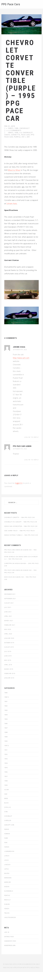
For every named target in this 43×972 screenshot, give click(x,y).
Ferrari (7, 834)
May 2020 (7, 629)
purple (17, 137)
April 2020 (8, 634)
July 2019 (7, 651)
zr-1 (24, 137)
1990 (6, 741)
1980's (6, 697)
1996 (6, 772)
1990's (10, 128)
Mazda (6, 873)
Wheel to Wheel (14, 170)
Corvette (15, 135)
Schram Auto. (11, 203)
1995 (16, 128)
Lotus (6, 869)
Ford (6, 838)
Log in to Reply (31, 437)
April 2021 (8, 616)
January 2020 (9, 638)
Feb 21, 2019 (9, 126)
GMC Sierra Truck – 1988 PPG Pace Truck (19, 531)
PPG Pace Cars (10, 4)
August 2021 (9, 603)
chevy (7, 135)
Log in (6, 932)
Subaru (7, 904)
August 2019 (9, 647)
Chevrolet (24, 128)
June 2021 (8, 612)
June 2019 (8, 656)
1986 (6, 723)
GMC (6, 842)
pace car (25, 135)
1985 (6, 719)
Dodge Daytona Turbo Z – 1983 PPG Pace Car (21, 535)
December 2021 (10, 594)
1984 (6, 715)
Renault (7, 900)
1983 (6, 710)
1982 (6, 706)
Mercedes (7, 878)
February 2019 (9, 673)
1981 (6, 701)
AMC (5, 794)
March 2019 (8, 669)
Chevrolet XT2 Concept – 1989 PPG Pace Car (20, 522)
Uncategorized (10, 917)
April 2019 (8, 665)
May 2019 (7, 660)
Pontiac (7, 895)
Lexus (6, 860)
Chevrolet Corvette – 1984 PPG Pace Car (19, 517)
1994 (6, 763)
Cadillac (7, 807)
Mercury (7, 882)
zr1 (28, 137)
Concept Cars (9, 825)
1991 (6, 750)
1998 (6, 781)
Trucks (6, 913)
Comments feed (10, 941)
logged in (19, 483)
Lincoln (7, 864)
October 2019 (9, 642)
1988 (6, 732)
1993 (6, 759)
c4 (20, 132)
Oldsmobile (8, 891)
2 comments (15, 130)
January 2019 (9, 678)
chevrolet (28, 132)
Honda (6, 847)
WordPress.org (10, 945)
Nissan (6, 886)
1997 (6, 776)
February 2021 (9, 625)
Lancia (6, 856)
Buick (6, 803)
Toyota (6, 908)
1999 (6, 785)
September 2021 (10, 598)
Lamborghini (9, 851)
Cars (6, 812)
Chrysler (7, 820)
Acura (6, 789)
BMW (6, 798)
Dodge (6, 829)
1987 (6, 728)
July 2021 (7, 607)
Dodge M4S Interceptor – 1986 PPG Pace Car (20, 526)
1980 (6, 693)
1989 (6, 737)
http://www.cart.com (21, 358)
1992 (6, 754)
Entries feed (9, 936)
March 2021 (8, 620)
